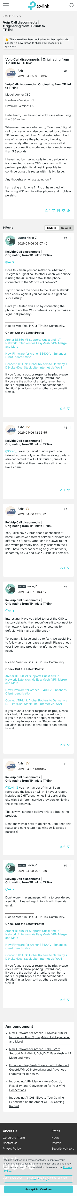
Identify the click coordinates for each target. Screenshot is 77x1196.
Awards (56, 1143)
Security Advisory (63, 1148)
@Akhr (9, 262)
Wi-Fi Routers (13, 16)
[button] (6, 5)
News (55, 1137)
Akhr (21, 70)
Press (56, 1131)
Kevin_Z (32, 237)
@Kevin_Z (11, 451)
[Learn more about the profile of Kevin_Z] (11, 240)
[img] (58, 210)
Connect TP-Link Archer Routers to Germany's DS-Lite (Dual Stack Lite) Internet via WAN (36, 365)
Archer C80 (23, 94)
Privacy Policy (12, 1148)
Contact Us (10, 1143)
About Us (10, 1131)
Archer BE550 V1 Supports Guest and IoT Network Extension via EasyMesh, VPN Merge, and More (36, 343)
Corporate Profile (14, 1137)
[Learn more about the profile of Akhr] (11, 73)
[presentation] (10, 73)
